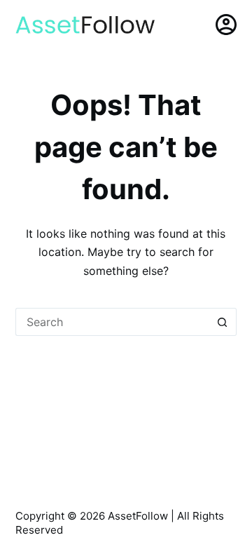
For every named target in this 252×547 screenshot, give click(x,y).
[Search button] (223, 322)
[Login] (226, 24)
